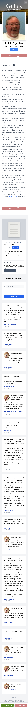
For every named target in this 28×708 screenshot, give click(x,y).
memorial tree (12, 196)
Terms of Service (18, 701)
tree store (15, 199)
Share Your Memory (10, 271)
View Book (7, 247)
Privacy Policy (10, 701)
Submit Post (14, 296)
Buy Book (15, 247)
